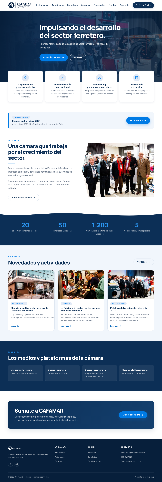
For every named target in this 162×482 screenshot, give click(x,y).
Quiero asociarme (131, 415)
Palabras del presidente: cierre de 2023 (128, 309)
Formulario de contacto (131, 461)
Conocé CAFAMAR (52, 57)
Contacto (124, 5)
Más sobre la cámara (22, 197)
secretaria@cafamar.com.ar (133, 452)
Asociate (78, 57)
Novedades (99, 5)
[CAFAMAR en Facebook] (10, 464)
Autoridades (58, 5)
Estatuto (59, 461)
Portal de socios (95, 461)
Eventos (112, 5)
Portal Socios (144, 5)
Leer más (15, 326)
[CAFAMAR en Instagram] (16, 464)
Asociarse (85, 5)
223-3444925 (127, 457)
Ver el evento (136, 120)
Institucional (42, 5)
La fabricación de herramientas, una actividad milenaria (80, 309)
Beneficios (72, 5)
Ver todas (142, 262)
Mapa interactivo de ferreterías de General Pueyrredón (29, 309)
